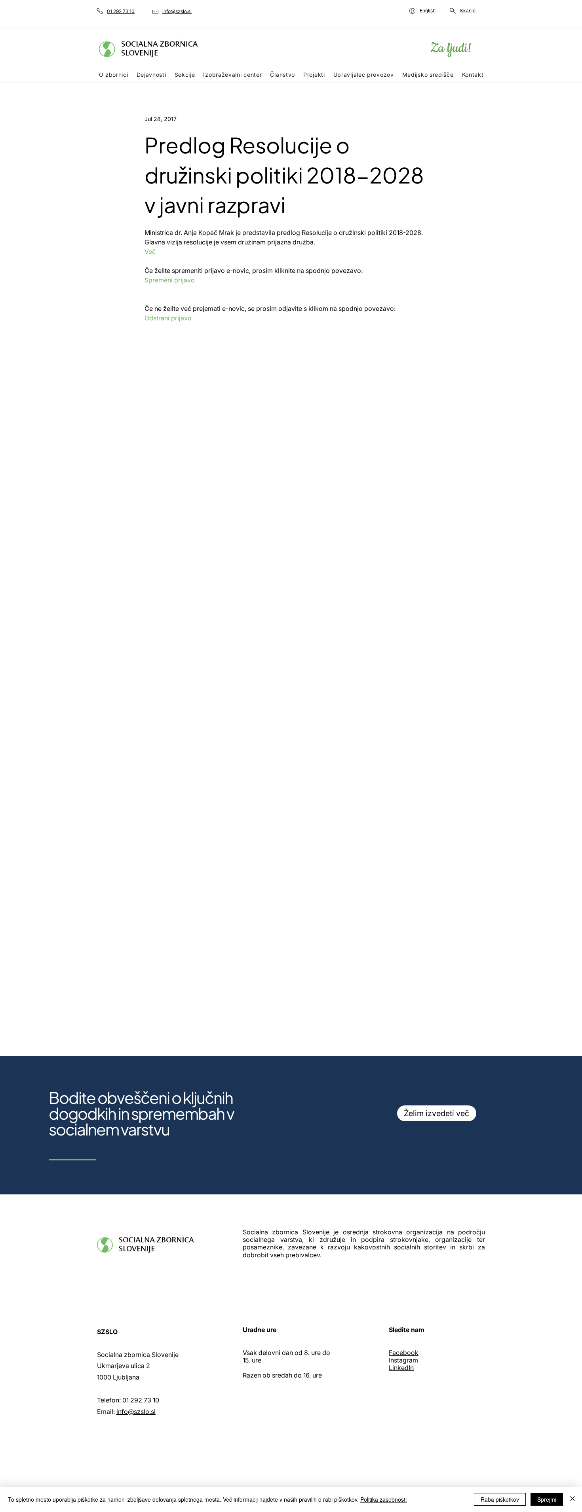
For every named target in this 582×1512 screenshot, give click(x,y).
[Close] (572, 1499)
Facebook (403, 1353)
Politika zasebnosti (383, 1499)
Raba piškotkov (500, 1499)
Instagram (403, 1360)
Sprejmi (546, 1499)
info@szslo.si (136, 1411)
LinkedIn (401, 1368)
